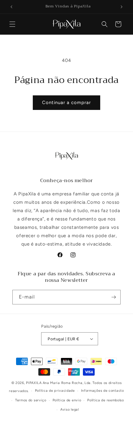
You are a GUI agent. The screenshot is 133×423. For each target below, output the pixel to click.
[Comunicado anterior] (11, 7)
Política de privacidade (55, 391)
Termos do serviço (30, 400)
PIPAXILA (34, 383)
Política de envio (67, 400)
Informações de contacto (102, 391)
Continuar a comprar (66, 102)
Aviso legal (69, 410)
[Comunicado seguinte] (121, 7)
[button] (12, 24)
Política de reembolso (105, 400)
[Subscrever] (113, 297)
